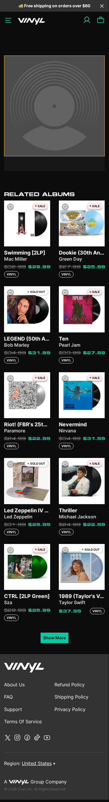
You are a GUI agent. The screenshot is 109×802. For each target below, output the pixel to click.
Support (13, 709)
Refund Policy (69, 685)
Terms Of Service (23, 721)
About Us (14, 685)
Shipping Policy (71, 697)
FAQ (8, 697)
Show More (54, 637)
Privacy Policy (70, 709)
